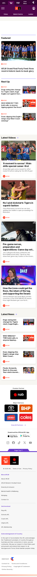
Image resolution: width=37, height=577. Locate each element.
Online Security (7, 569)
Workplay (4, 495)
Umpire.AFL (5, 523)
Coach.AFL (4, 519)
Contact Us (5, 499)
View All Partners (17, 425)
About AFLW (5, 479)
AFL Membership (6, 527)
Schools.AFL (5, 514)
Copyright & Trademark (22, 566)
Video (6, 14)
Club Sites (25, 2)
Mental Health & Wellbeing (9, 491)
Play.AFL (4, 510)
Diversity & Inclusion (7, 487)
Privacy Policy (27, 468)
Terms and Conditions (19, 563)
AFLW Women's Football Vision (11, 483)
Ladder (30, 14)
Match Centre (18, 14)
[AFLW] (11, 3)
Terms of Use (17, 468)
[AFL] (3, 3)
